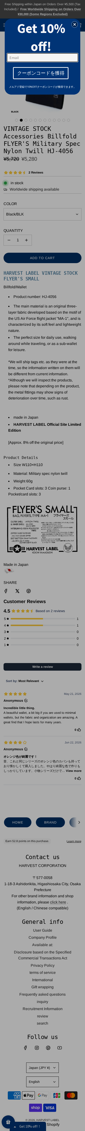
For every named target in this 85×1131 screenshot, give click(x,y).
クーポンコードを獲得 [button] (40, 73)
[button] (74, 24)
